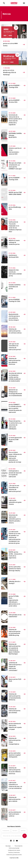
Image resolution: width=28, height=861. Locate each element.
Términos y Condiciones (14, 852)
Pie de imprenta (18, 846)
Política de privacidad (14, 848)
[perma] (14, 3)
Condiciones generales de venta (14, 854)
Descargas (8, 846)
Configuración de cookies (14, 850)
